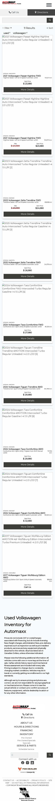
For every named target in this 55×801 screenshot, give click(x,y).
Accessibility (23, 780)
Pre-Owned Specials (26, 740)
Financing (26, 730)
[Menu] (49, 5)
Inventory (26, 734)
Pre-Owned (26, 738)
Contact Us (9, 780)
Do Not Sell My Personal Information (30, 783)
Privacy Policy (39, 780)
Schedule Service (26, 749)
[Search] (50, 20)
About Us (26, 723)
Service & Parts (26, 746)
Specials (26, 743)
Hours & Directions (26, 727)
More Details (27, 89)
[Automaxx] (14, 2)
